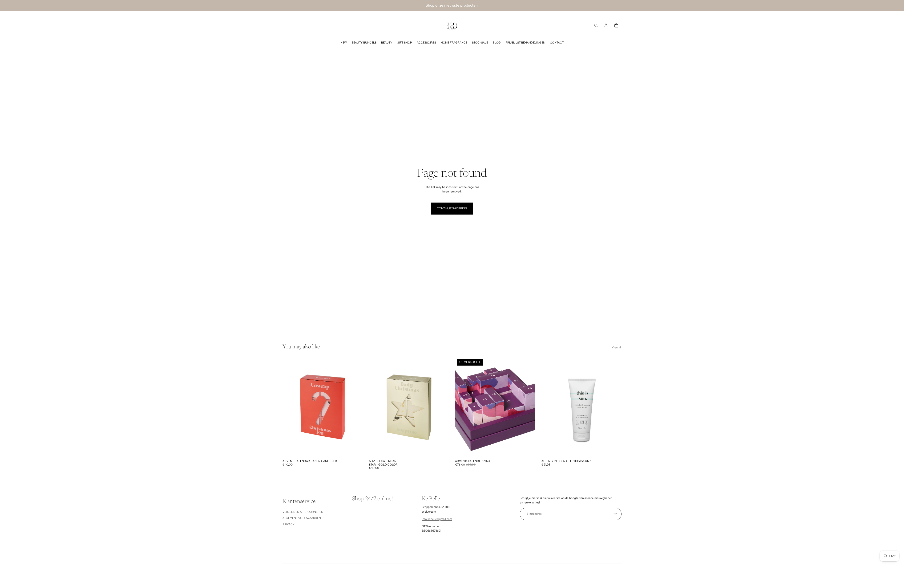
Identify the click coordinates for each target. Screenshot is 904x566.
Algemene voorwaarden (301, 518)
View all (617, 347)
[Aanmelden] (615, 514)
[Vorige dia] (289, 407)
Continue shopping (452, 208)
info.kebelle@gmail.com (437, 519)
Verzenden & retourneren (302, 512)
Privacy (288, 524)
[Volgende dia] (356, 407)
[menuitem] (343, 42)
